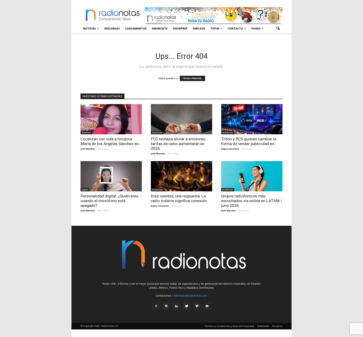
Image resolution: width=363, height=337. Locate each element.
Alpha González (230, 148)
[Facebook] (156, 306)
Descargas (112, 28)
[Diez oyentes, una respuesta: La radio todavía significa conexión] (181, 176)
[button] (277, 28)
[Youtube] (207, 306)
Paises (255, 28)
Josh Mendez (88, 148)
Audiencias (227, 132)
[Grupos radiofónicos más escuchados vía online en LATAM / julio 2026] (251, 176)
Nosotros (277, 326)
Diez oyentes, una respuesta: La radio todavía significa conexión (179, 198)
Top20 (214, 28)
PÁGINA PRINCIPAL (192, 78)
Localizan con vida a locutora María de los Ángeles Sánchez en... (111, 141)
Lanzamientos (136, 28)
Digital (85, 189)
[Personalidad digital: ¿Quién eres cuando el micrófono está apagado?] (111, 176)
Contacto (235, 28)
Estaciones (157, 132)
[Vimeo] (197, 306)
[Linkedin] (176, 306)
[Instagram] (166, 306)
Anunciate (160, 28)
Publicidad (263, 326)
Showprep (180, 28)
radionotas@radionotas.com (189, 295)
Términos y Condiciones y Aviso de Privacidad (229, 326)
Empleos (199, 28)
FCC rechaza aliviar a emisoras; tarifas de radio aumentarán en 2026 (178, 144)
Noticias (89, 28)
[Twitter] (186, 306)
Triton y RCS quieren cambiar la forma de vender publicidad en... (249, 141)
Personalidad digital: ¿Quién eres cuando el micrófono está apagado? (109, 201)
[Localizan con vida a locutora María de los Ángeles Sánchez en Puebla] (111, 119)
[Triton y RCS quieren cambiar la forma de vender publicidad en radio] (251, 119)
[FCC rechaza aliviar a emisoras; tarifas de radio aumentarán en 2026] (181, 119)
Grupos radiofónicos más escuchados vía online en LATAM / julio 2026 (251, 201)
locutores (86, 132)
